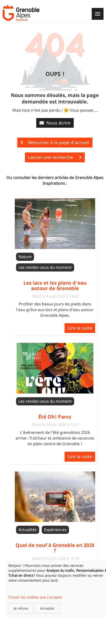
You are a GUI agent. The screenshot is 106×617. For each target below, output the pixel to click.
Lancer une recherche (51, 157)
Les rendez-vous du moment (45, 267)
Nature (25, 256)
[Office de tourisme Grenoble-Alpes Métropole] (20, 13)
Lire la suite (80, 328)
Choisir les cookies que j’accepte (35, 597)
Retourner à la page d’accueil (58, 142)
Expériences (55, 529)
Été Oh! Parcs (54, 416)
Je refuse (21, 608)
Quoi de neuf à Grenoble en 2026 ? (55, 548)
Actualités (27, 529)
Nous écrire (58, 123)
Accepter (47, 608)
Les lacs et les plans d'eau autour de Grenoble (55, 285)
